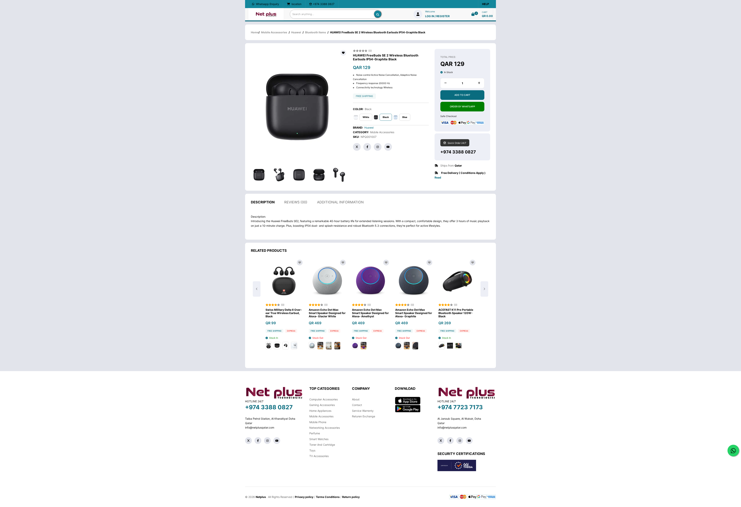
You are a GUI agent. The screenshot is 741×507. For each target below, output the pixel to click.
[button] (484, 289)
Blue (404, 117)
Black (386, 117)
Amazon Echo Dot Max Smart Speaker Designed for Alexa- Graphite (370, 313)
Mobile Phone (317, 422)
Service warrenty (363, 410)
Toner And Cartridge (322, 444)
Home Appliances (320, 410)
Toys (312, 450)
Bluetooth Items (315, 32)
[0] (473, 14)
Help (485, 4)
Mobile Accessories (274, 32)
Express (291, 331)
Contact (357, 405)
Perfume (314, 433)
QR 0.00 (487, 16)
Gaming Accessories (322, 405)
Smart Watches (318, 439)
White (366, 117)
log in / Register (437, 16)
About (356, 399)
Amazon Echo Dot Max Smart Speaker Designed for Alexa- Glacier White (284, 313)
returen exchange (363, 416)
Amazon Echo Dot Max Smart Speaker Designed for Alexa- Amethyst (327, 313)
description (263, 202)
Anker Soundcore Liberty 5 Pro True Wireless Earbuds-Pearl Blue (456, 313)
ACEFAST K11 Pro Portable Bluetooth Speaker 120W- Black (412, 313)
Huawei (296, 32)
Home (255, 32)
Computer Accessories (323, 399)
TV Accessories (319, 456)
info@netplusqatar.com (259, 427)
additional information (340, 202)
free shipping (364, 96)
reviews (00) (295, 202)
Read (438, 177)
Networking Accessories (324, 427)
